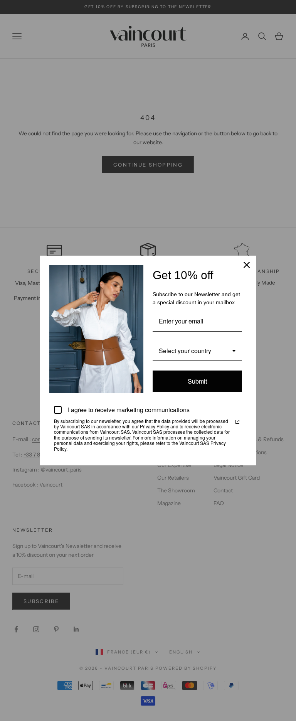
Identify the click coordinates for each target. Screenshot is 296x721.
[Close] (246, 265)
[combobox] (197, 351)
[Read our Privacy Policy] (237, 421)
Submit (197, 381)
